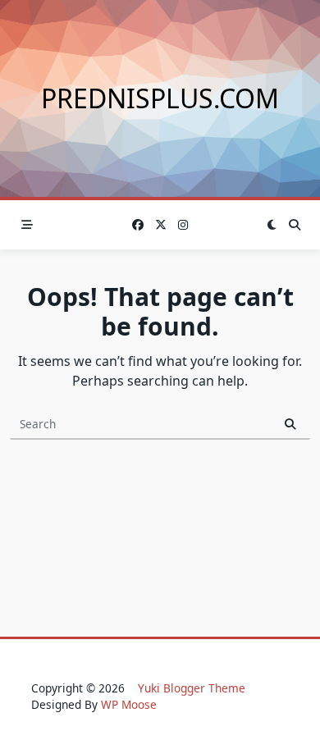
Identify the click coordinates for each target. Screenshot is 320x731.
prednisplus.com (160, 98)
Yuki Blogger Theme (191, 688)
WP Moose (129, 704)
